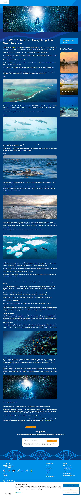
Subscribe (52, 440)
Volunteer (48, 470)
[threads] (12, 481)
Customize (70, 489)
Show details (18, 492)
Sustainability (49, 468)
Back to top (31, 427)
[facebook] (9, 481)
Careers (48, 472)
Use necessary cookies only (71, 492)
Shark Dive (47, 420)
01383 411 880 (67, 473)
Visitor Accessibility (50, 476)
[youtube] (7, 481)
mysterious (14, 47)
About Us (48, 465)
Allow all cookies (71, 485)
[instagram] (4, 481)
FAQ (47, 474)
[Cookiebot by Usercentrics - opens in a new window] (7, 494)
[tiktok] (15, 481)
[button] (4, 2)
